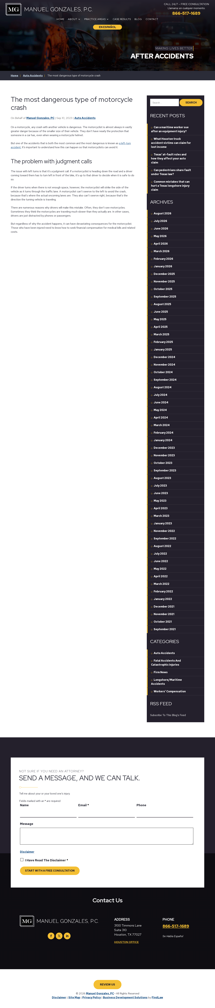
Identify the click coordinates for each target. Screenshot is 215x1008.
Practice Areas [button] (95, 19)
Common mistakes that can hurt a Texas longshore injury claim (170, 186)
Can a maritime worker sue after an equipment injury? (170, 129)
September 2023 (165, 470)
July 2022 (160, 553)
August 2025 (162, 304)
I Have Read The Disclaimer (46, 860)
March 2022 (161, 584)
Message (26, 824)
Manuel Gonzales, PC (40, 118)
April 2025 (161, 327)
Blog (138, 19)
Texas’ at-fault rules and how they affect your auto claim (168, 158)
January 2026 (163, 266)
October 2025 (163, 289)
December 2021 (164, 606)
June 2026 (161, 228)
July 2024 (160, 395)
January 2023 (163, 523)
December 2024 (164, 357)
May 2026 (160, 236)
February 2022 (163, 591)
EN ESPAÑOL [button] (107, 27)
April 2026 (161, 243)
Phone (141, 805)
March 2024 (162, 425)
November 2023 (164, 455)
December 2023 (164, 448)
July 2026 (160, 221)
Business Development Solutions (125, 997)
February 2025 (163, 342)
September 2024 (165, 380)
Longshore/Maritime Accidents (166, 682)
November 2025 (164, 281)
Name (24, 805)
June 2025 (161, 311)
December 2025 (164, 274)
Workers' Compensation (170, 691)
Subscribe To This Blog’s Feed (168, 715)
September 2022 (165, 538)
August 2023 (162, 478)
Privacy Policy (91, 997)
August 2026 (162, 213)
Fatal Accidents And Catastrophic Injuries (166, 662)
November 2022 (164, 531)
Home (60, 19)
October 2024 (163, 372)
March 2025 (161, 334)
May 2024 (160, 410)
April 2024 (161, 417)
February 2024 (163, 432)
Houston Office (126, 942)
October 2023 (163, 463)
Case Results (122, 19)
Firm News (161, 672)
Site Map (74, 997)
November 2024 (164, 364)
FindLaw (157, 997)
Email (83, 805)
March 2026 (161, 251)
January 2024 (163, 440)
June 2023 (161, 493)
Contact (152, 19)
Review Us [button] (107, 984)
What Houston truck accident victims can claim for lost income (171, 143)
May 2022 (160, 569)
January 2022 (163, 599)
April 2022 (161, 576)
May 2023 (160, 500)
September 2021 (165, 629)
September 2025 (165, 296)
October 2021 (163, 621)
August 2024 (162, 387)
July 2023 (160, 485)
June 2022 (161, 561)
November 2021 (164, 614)
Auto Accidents (85, 118)
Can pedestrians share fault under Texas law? (171, 172)
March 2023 (161, 516)
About (72, 19)
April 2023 (161, 508)
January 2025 (163, 349)
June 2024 (161, 402)
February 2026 (163, 259)
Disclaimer (27, 852)
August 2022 (162, 546)
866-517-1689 (186, 13)
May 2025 (160, 319)
